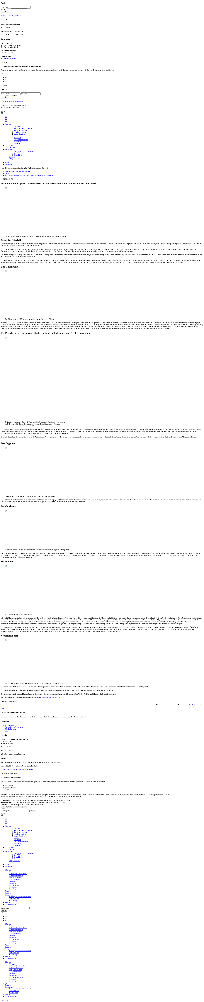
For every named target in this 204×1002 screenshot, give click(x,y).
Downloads (13, 883)
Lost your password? (15, 15)
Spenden (8, 731)
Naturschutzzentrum (16, 876)
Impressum (16, 769)
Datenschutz (24, 769)
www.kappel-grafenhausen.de (50, 698)
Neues (7, 891)
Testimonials (9, 164)
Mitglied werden (10, 729)
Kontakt (8, 902)
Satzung (31, 769)
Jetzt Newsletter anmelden (14, 102)
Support (7, 162)
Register (3, 15)
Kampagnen (9, 895)
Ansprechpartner (15, 879)
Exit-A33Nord (14, 899)
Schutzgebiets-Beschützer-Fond (20, 897)
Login (3, 1000)
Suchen (4, 910)
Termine (8, 893)
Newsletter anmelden (16, 885)
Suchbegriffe (5, 811)
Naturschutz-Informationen (14, 727)
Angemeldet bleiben (10, 96)
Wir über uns (9, 725)
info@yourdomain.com (8, 58)
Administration (6, 769)
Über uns (8, 870)
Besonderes (13, 887)
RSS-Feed (12, 889)
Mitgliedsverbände (15, 878)
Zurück (3, 708)
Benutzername (6, 7)
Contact (7, 1000)
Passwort (4, 9)
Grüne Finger (13, 900)
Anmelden (5, 12)
